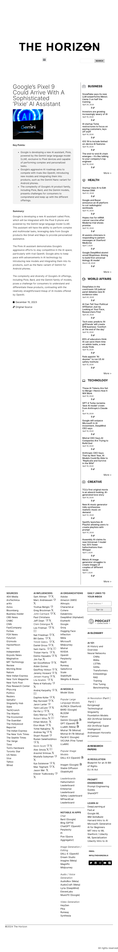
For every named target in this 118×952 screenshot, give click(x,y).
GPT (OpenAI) (67, 723)
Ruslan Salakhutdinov (45, 739)
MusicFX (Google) (70, 895)
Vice (8, 758)
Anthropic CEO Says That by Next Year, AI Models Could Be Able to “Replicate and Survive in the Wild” (95, 458)
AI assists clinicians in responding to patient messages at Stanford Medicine (93, 239)
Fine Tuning (99, 684)
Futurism (11, 637)
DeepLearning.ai (96, 806)
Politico (10, 692)
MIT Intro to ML (95, 830)
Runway (64, 665)
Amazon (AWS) (68, 600)
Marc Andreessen (43, 600)
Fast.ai (91, 810)
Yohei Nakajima (42, 728)
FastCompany (14, 627)
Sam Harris (39, 649)
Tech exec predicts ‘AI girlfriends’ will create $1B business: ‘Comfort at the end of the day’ (94, 325)
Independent (13, 651)
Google (64, 624)
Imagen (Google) (69, 764)
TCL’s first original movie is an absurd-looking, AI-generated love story (95, 492)
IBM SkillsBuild (95, 816)
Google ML (93, 813)
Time (9, 744)
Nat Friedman (41, 635)
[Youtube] (105, 863)
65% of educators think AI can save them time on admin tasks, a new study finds (94, 343)
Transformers (100, 670)
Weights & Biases (69, 679)
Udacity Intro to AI (97, 841)
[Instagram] (100, 863)
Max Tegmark (41, 766)
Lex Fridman (40, 627)
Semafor (11, 699)
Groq (63, 627)
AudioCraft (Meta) (70, 884)
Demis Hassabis (42, 655)
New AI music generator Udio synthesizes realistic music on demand (94, 508)
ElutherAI (65, 620)
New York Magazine (17, 679)
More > (108, 173)
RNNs (96, 660)
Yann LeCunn (41, 707)
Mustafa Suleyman (44, 756)
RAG (95, 677)
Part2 (91, 701)
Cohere (64, 610)
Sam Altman (40, 596)
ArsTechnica (13, 600)
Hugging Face (68, 631)
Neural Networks (96, 653)
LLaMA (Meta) (68, 726)
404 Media (12, 596)
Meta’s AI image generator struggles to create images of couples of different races (94, 564)
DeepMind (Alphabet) (72, 617)
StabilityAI (65, 675)
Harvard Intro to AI (97, 820)
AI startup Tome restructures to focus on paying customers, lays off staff (95, 128)
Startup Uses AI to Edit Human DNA (94, 189)
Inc (8, 648)
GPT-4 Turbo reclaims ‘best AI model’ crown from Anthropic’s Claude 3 (94, 407)
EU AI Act (92, 769)
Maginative (12, 658)
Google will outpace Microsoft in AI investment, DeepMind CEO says (94, 424)
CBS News (12, 617)
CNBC (9, 620)
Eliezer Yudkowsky (44, 773)
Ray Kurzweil (40, 700)
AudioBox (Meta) (69, 881)
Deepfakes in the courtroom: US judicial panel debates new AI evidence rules (93, 290)
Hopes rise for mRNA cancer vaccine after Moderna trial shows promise (93, 221)
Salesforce (66, 668)
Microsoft (65, 641)
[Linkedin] (95, 863)
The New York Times (17, 734)
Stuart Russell (41, 735)
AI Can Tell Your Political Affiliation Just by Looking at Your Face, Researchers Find (95, 308)
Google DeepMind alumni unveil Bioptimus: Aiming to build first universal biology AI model (95, 256)
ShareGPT (92, 793)
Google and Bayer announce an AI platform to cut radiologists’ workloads (95, 204)
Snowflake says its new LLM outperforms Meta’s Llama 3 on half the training (94, 98)
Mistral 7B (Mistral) (70, 730)
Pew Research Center (18, 686)
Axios (9, 606)
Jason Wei (39, 770)
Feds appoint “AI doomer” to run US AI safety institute (93, 359)
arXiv (9, 603)
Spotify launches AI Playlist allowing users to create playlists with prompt (95, 526)
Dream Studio (67, 857)
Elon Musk (39, 725)
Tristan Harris (41, 652)
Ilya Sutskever (41, 763)
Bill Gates (39, 638)
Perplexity (65, 658)
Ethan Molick (41, 721)
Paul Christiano (42, 617)
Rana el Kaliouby (43, 683)
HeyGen (64, 905)
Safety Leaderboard (71, 795)
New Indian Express (17, 675)
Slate (9, 706)
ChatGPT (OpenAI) (70, 826)
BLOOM (64, 713)
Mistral (64, 648)
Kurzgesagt (93, 705)
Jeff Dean (39, 620)
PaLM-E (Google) (69, 737)
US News (11, 754)
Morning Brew (14, 668)
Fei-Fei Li (38, 711)
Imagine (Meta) (68, 860)
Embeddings (100, 673)
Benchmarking (101, 687)
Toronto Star (13, 751)
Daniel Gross (40, 645)
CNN (9, 624)
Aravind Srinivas (42, 753)
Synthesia (65, 915)
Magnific (65, 864)
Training (97, 680)
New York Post (14, 682)
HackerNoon (13, 644)
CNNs (96, 656)
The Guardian (13, 720)
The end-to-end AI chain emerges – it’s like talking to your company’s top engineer (95, 157)
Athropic (65, 603)
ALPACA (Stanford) (70, 706)
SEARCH (99, 61)
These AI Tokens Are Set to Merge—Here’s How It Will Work (95, 391)
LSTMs (97, 663)
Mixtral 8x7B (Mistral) (72, 733)
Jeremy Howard (42, 673)
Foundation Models (97, 715)
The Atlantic (12, 713)
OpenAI (64, 655)
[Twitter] (91, 863)
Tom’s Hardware (15, 747)
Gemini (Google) (69, 720)
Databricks (66, 613)
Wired (9, 765)
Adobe (64, 596)
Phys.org (11, 689)
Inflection (65, 634)
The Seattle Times (16, 737)
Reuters (10, 696)
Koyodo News (14, 655)
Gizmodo (11, 641)
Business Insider (15, 613)
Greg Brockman (42, 610)
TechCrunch (12, 710)
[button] (44, 59)
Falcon (64, 716)
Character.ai (67, 606)
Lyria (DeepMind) (69, 888)
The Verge (12, 741)
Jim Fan (38, 659)
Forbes (10, 631)
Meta (63, 637)
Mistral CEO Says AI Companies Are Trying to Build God (95, 441)
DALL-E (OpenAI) (69, 853)
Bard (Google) (68, 819)
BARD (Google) (68, 709)
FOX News (12, 634)
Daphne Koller (41, 697)
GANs (96, 667)
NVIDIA (64, 651)
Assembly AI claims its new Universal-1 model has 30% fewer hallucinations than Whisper (94, 544)
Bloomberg (12, 610)
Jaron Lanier (40, 704)
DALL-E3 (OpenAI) (70, 757)
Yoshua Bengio (42, 606)
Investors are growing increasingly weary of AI (95, 113)
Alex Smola (40, 749)
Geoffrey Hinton (42, 669)
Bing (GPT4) (67, 822)
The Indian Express (16, 730)
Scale (63, 672)
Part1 (106, 698)
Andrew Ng (40, 732)
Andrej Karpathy (42, 690)
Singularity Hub (14, 703)
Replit (63, 662)
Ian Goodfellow (42, 662)
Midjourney (66, 644)
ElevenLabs (66, 891)
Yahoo (9, 761)
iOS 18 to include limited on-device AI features (94, 142)
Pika (62, 908)
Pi (61, 833)
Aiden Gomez (41, 666)
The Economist (14, 717)
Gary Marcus (40, 714)
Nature (10, 672)
